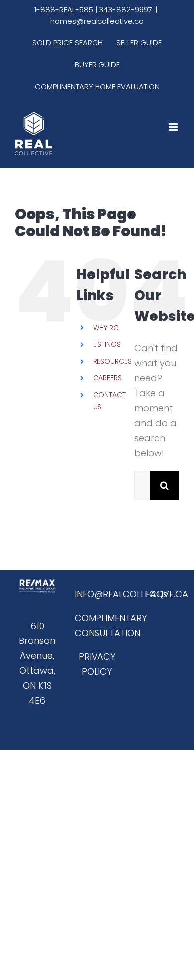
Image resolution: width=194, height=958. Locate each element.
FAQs (157, 594)
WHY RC (106, 328)
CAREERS (107, 378)
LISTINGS (107, 344)
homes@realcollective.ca (97, 21)
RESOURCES (112, 361)
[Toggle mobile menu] (174, 127)
